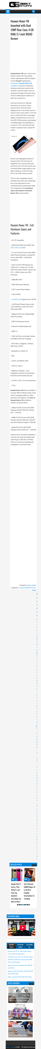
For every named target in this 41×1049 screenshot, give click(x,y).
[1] (17, 901)
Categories (29, 942)
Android (22, 588)
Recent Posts (11, 942)
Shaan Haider (31, 585)
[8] (29, 901)
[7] (27, 901)
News (34, 590)
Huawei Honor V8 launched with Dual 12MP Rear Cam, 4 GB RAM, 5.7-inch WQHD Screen (22, 30)
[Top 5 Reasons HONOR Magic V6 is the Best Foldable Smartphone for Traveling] (17, 874)
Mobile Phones (31, 588)
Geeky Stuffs (10, 1044)
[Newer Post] (36, 653)
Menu (8, 11)
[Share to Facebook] (17, 870)
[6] (25, 901)
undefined (25, 998)
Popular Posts (20, 942)
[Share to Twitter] (19, 870)
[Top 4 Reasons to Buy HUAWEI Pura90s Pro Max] (29, 874)
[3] (21, 901)
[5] (24, 901)
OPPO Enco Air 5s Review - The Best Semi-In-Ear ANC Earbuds (19, 994)
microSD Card (17, 247)
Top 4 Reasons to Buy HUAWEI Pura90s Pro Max (29, 887)
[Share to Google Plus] (21, 870)
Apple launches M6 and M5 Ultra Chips (20, 974)
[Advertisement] (26, 56)
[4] (22, 901)
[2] (19, 901)
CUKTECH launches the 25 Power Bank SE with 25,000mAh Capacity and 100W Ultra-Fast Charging (20, 956)
